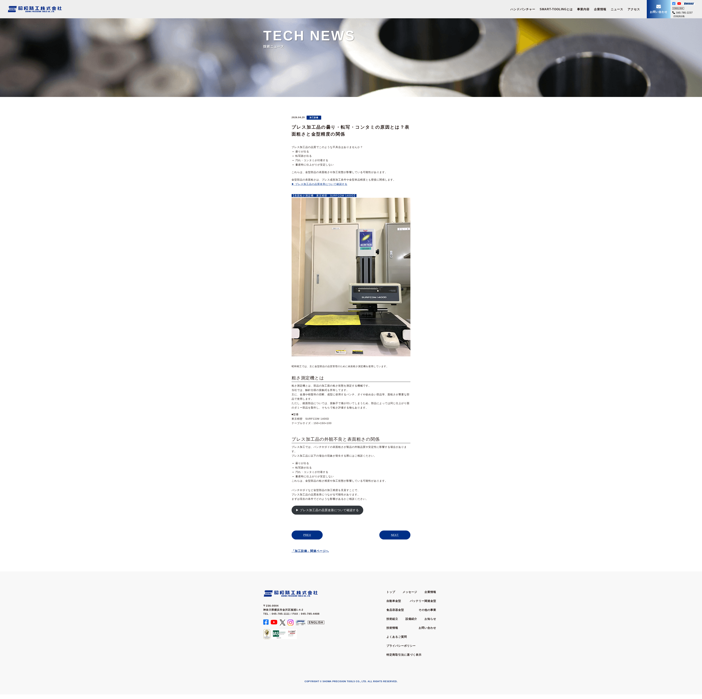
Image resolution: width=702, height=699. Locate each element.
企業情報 (600, 9)
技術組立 (392, 618)
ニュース (617, 9)
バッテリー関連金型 (423, 600)
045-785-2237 (684, 12)
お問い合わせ (427, 627)
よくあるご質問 (396, 636)
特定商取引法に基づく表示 (404, 654)
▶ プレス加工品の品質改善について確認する (319, 184)
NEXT (395, 534)
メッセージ (410, 591)
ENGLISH (678, 8)
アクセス (634, 9)
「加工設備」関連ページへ (310, 550)
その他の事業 (427, 609)
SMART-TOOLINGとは (556, 9)
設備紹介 (411, 618)
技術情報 (392, 627)
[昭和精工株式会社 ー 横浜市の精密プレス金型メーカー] (34, 7)
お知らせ (430, 618)
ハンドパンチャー (522, 9)
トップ (390, 591)
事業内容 (583, 9)
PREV (307, 534)
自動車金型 (393, 600)
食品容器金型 (395, 609)
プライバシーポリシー (401, 645)
